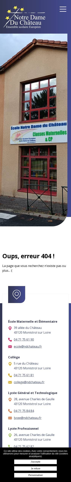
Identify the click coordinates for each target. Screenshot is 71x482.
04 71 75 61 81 (24, 375)
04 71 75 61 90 (24, 339)
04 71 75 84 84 (24, 411)
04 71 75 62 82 (24, 446)
